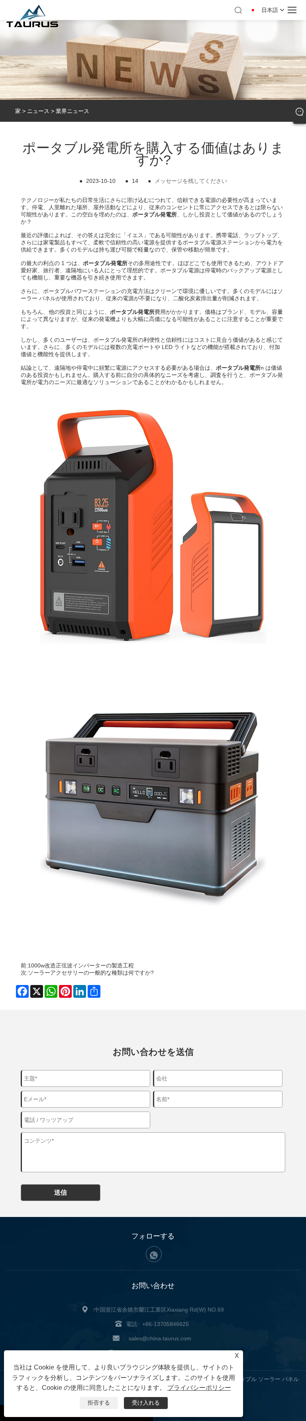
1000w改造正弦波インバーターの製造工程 (81, 965)
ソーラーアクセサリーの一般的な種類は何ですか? (91, 972)
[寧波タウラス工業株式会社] (32, 25)
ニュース (38, 111)
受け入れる (146, 1402)
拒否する (99, 1402)
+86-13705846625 (165, 1324)
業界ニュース (72, 111)
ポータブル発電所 (132, 312)
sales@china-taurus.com (160, 1338)
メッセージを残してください (191, 181)
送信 (60, 1192)
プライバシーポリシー (199, 1387)
